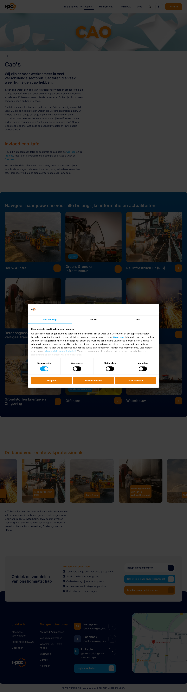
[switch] (77, 368)
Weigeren (51, 380)
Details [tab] (93, 319)
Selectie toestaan (93, 380)
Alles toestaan (135, 380)
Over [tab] (137, 319)
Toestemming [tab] (50, 319)
